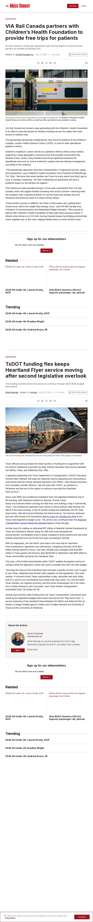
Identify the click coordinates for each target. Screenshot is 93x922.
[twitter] (46, 63)
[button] (7, 6)
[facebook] (38, 63)
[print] (86, 63)
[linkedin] (42, 63)
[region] (46, 917)
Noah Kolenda (11, 392)
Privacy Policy (10, 918)
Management (10, 19)
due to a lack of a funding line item (59, 516)
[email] (55, 63)
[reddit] (50, 63)
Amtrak (34, 392)
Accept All (82, 917)
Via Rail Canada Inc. (25, 54)
